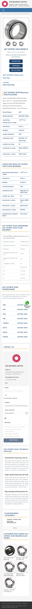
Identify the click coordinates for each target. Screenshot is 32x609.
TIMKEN (5, 323)
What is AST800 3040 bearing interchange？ (16, 56)
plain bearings (16, 14)
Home (3, 14)
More (15, 528)
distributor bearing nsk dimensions (17, 458)
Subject (7, 403)
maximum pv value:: (9, 210)
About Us (4, 603)
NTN (4, 314)
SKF (4, 310)
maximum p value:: (9, 148)
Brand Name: (7, 112)
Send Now (13, 440)
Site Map (18, 603)
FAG (4, 319)
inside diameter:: (9, 134)
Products (8, 14)
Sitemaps (25, 603)
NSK (4, 305)
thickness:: (6, 126)
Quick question (9, 410)
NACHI (5, 332)
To (5, 395)
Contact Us (12, 603)
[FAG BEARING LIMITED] (5, 3)
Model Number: (8, 116)
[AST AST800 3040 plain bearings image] (16, 31)
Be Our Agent (16, 70)
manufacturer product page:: (10, 215)
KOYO (5, 328)
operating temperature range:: (10, 121)
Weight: (5, 130)
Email (6, 388)
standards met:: (8, 138)
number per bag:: (9, 144)
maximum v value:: (9, 154)
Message (7, 423)
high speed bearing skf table (17, 475)
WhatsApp (16, 66)
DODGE (5, 337)
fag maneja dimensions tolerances (17, 491)
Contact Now (16, 61)
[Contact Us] (27, 304)
